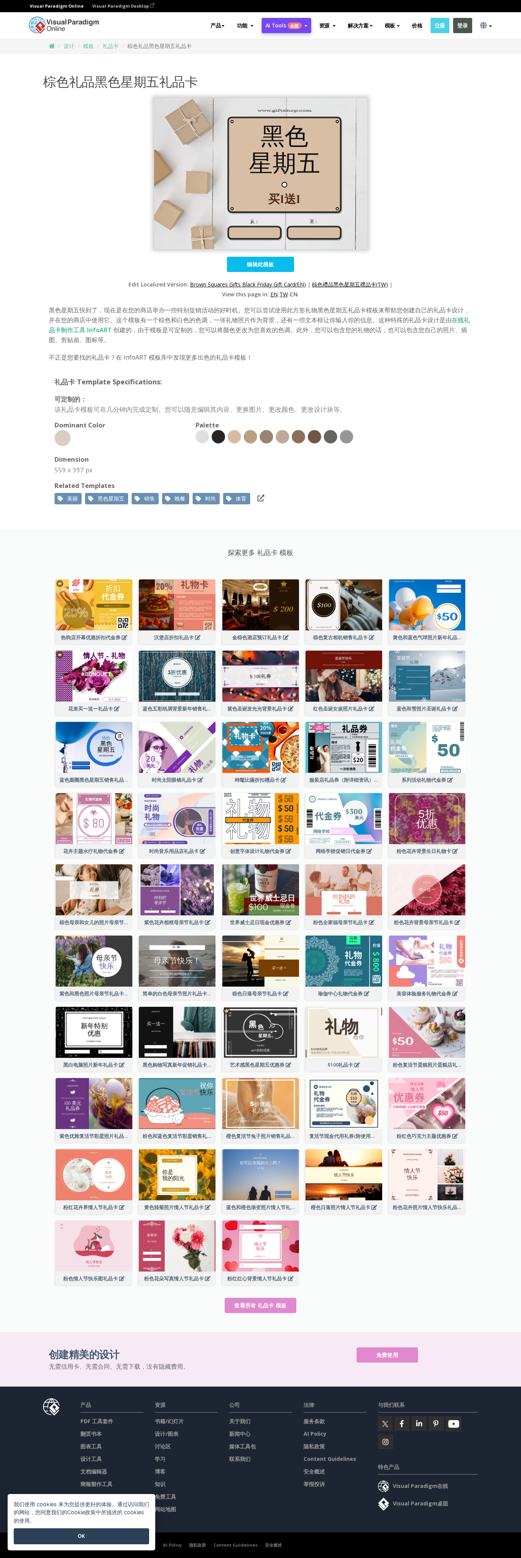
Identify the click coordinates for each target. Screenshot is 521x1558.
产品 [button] (216, 25)
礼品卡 (111, 46)
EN (274, 294)
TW (284, 294)
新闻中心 (240, 1433)
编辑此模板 (260, 264)
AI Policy (315, 1433)
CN (293, 294)
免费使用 (387, 1354)
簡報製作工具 (96, 1484)
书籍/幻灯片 (169, 1421)
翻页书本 (91, 1433)
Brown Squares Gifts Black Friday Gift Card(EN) (248, 284)
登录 (462, 25)
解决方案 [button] (358, 25)
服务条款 (314, 1421)
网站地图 (165, 1509)
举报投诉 (314, 1484)
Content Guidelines (330, 1458)
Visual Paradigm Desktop (121, 6)
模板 (88, 46)
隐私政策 (314, 1446)
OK (81, 1536)
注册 (440, 25)
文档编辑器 (93, 1471)
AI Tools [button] (282, 25)
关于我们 (240, 1421)
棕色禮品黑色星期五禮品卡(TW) (350, 284)
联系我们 (240, 1458)
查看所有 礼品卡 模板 (260, 1305)
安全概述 (314, 1471)
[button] (245, 25)
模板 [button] (390, 25)
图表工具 (91, 1446)
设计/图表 (166, 1433)
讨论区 (163, 1446)
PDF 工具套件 (96, 1421)
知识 (160, 1484)
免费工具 (165, 1496)
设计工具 (91, 1458)
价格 (417, 25)
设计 (69, 46)
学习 (160, 1458)
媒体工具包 (242, 1446)
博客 (160, 1471)
